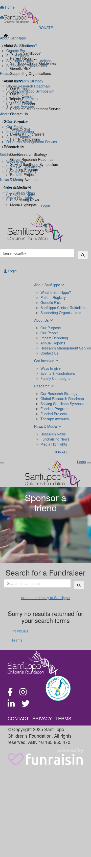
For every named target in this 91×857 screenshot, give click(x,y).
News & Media (16, 187)
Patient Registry (22, 58)
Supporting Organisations (30, 73)
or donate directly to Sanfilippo (45, 597)
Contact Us (19, 113)
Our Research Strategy (28, 154)
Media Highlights (23, 204)
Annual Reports (22, 103)
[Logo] (45, 15)
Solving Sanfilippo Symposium (34, 164)
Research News (22, 194)
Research (12, 146)
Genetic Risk (20, 68)
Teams (16, 640)
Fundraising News (24, 199)
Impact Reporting (24, 98)
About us (11, 80)
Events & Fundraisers (27, 134)
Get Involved (14, 121)
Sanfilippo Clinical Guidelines (33, 63)
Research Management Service (35, 108)
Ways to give (20, 128)
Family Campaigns (25, 139)
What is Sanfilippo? (25, 53)
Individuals (19, 630)
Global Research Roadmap (32, 159)
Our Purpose (20, 88)
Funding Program (24, 169)
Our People (19, 93)
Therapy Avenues (24, 179)
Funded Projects (23, 174)
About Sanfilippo (17, 45)
